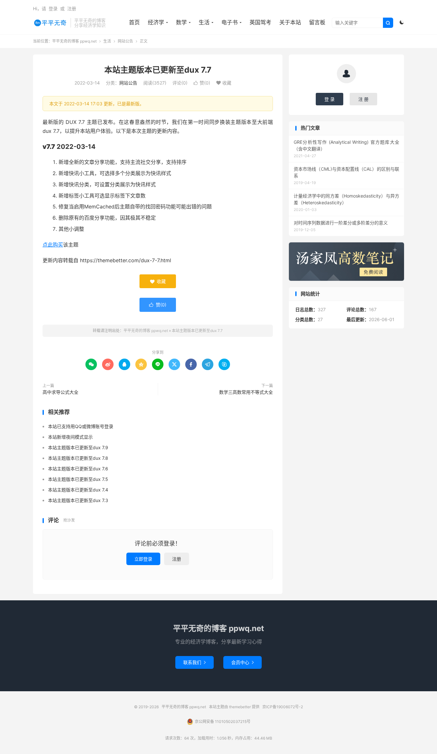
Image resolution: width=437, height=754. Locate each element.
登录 (53, 8)
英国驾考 (260, 22)
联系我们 (194, 662)
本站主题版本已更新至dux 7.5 (78, 479)
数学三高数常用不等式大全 (246, 392)
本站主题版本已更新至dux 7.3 (78, 500)
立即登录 (143, 559)
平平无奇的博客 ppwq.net (50, 23)
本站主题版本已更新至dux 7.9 (78, 447)
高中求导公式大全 (60, 392)
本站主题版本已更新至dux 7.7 (157, 70)
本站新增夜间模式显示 (70, 437)
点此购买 (53, 244)
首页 (134, 22)
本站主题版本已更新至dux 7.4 (78, 489)
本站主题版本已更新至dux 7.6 (78, 468)
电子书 (229, 22)
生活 (204, 22)
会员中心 (242, 662)
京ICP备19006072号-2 (282, 706)
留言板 (317, 22)
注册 (71, 8)
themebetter (240, 706)
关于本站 (290, 22)
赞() (202, 82)
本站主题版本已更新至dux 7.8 (78, 458)
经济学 (156, 22)
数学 (181, 22)
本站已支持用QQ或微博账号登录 (80, 426)
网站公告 (125, 41)
